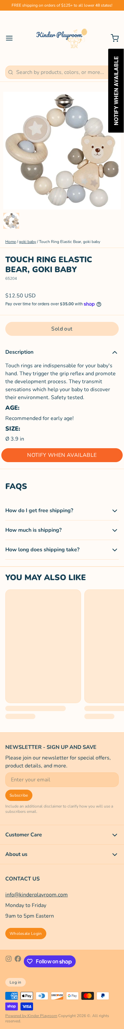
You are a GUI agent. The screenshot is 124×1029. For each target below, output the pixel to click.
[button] (62, 329)
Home (10, 241)
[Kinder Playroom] (61, 38)
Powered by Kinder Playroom (31, 1015)
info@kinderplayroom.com (36, 894)
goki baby (27, 241)
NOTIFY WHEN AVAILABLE (62, 455)
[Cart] (112, 38)
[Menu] (12, 38)
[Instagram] (8, 961)
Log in (15, 982)
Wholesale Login (26, 933)
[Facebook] (18, 961)
